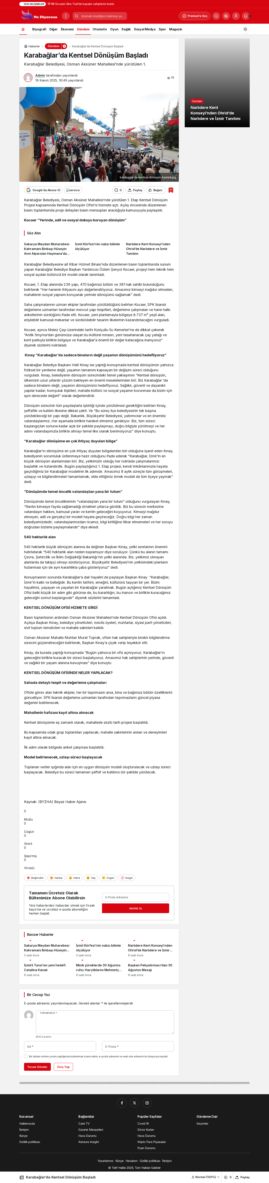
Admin (40, 75)
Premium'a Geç (198, 16)
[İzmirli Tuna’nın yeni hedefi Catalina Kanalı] (47, 968)
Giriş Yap (63, 1067)
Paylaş (245, 1177)
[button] (226, 16)
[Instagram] (147, 1103)
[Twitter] (134, 1103)
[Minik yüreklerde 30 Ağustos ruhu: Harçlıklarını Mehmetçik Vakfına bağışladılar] (99, 968)
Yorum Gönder (37, 1067)
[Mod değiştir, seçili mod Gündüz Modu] (245, 29)
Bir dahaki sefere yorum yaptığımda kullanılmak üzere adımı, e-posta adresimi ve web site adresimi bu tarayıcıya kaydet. (98, 1056)
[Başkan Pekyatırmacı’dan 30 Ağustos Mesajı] (151, 968)
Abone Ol (135, 908)
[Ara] (216, 16)
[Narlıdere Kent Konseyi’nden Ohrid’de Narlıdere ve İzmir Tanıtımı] (150, 247)
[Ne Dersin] (39, 16)
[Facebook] (122, 1103)
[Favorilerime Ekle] (171, 190)
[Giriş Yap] (236, 16)
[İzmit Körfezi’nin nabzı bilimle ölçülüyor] (99, 247)
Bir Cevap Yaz (38, 995)
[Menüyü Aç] (66, 16)
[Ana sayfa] (23, 29)
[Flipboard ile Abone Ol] (73, 190)
